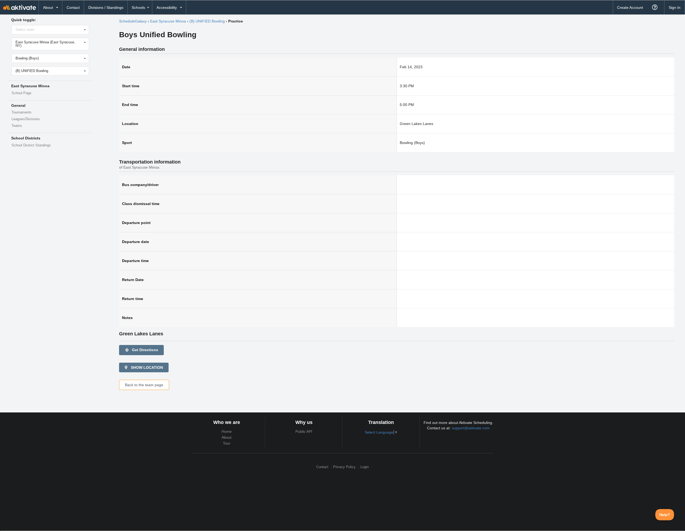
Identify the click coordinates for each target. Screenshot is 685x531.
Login (364, 467)
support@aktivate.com (471, 428)
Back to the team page (144, 385)
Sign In (674, 7)
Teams (17, 126)
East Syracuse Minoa (168, 21)
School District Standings (31, 145)
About (226, 437)
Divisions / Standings (105, 7)
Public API (303, 431)
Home (227, 431)
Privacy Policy (344, 467)
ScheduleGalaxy (133, 21)
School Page (21, 93)
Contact (73, 7)
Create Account (630, 7)
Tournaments (22, 112)
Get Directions (141, 350)
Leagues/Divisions (26, 119)
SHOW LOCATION (146, 367)
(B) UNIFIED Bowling (207, 21)
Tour (226, 443)
